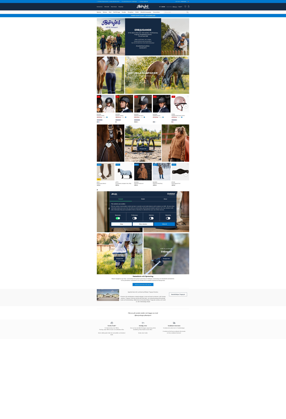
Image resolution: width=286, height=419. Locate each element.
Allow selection (143, 224)
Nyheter (99, 12)
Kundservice (99, 6)
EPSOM (173, 182)
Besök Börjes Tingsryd (178, 294)
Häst (110, 12)
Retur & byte (114, 6)
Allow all (164, 224)
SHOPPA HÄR (151, 15)
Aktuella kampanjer (145, 12)
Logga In (180, 6)
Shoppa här (143, 83)
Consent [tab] (120, 199)
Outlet (137, 12)
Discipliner (130, 12)
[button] (168, 6)
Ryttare (105, 12)
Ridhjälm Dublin (100, 115)
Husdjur (124, 12)
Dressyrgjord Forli (176, 183)
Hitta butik (106, 6)
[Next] (186, 106)
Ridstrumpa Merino (101, 183)
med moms (183, 1)
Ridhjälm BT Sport (138, 115)
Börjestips (121, 6)
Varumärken (156, 12)
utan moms (177, 1)
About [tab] (165, 199)
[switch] (134, 218)
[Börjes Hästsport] (143, 7)
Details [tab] (143, 199)
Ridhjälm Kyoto (156, 115)
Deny (121, 224)
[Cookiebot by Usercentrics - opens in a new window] (168, 194)
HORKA (173, 114)
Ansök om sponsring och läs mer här (143, 284)
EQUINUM (99, 114)
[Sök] (187, 12)
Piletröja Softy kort (138, 183)
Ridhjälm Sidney (119, 115)
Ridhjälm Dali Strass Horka (178, 115)
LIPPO (117, 182)
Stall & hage (116, 12)
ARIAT (98, 182)
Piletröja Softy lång (157, 183)
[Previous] (100, 106)
